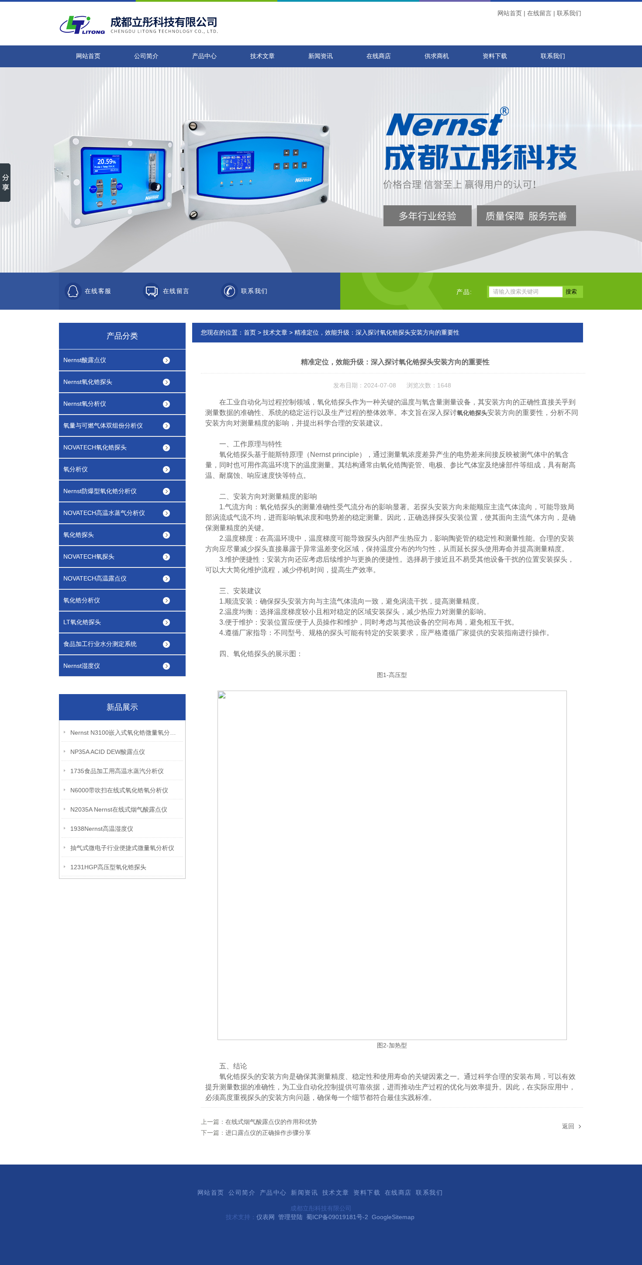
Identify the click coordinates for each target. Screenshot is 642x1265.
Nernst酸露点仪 (84, 359)
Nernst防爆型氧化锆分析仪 (100, 490)
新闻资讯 (320, 56)
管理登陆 (290, 1216)
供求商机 (437, 56)
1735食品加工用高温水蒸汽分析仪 (117, 770)
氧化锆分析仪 (81, 600)
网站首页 (509, 13)
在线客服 (98, 291)
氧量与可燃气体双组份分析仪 (103, 425)
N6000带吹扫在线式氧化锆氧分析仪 (119, 790)
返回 (568, 1126)
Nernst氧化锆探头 (87, 381)
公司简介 (146, 56)
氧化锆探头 (78, 534)
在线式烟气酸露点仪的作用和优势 (271, 1121)
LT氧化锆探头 (82, 622)
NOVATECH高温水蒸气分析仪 (104, 512)
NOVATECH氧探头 (88, 556)
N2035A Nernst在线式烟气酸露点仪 (118, 809)
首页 (250, 332)
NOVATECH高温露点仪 (95, 578)
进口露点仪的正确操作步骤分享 (268, 1132)
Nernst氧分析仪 (84, 403)
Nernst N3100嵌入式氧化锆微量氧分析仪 (124, 732)
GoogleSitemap (393, 1216)
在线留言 (539, 13)
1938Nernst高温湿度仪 (101, 828)
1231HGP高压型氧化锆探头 (108, 867)
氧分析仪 (75, 469)
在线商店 (378, 56)
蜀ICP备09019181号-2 (337, 1216)
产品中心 (204, 56)
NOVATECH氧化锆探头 (95, 447)
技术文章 (262, 56)
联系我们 (569, 13)
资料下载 (495, 56)
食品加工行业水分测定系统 (100, 643)
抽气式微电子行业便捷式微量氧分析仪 (122, 847)
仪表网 (265, 1216)
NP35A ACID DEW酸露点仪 (107, 751)
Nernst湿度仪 (81, 665)
